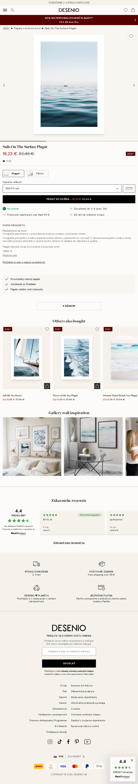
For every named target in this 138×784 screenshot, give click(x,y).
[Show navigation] (5, 10)
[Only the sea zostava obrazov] (93, 446)
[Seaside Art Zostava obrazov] (32, 446)
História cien (10, 255)
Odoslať (69, 663)
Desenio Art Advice (82, 685)
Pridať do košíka (69, 199)
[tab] (23, 140)
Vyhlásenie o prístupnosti (52, 714)
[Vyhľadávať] (12, 10)
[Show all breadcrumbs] (6, 28)
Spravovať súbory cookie (85, 726)
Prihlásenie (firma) (56, 732)
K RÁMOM (69, 305)
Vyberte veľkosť (12, 182)
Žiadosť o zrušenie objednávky (88, 720)
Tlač (64, 691)
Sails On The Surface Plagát (61, 28)
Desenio (79, 774)
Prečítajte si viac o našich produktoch (24, 262)
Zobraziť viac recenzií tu (69, 542)
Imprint (63, 697)
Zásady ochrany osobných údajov (77, 671)
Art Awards (61, 726)
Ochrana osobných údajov (86, 714)
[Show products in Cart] (133, 10)
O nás (63, 685)
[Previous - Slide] (4, 85)
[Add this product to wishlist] (131, 36)
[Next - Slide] (134, 85)
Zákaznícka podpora (82, 691)
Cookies (75, 708)
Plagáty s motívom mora (27, 28)
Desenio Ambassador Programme (48, 720)
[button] (129, 188)
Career (63, 703)
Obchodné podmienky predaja (88, 703)
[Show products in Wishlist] (125, 10)
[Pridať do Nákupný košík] (47, 386)
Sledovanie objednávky (84, 697)
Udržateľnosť (59, 708)
